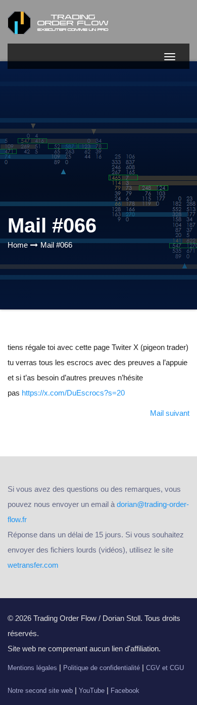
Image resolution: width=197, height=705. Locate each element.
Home (18, 245)
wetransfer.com (33, 565)
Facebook (125, 690)
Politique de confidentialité (101, 668)
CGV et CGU (165, 668)
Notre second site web (40, 690)
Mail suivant (169, 413)
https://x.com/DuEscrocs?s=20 (73, 392)
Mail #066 (56, 245)
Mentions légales (32, 668)
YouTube (92, 690)
